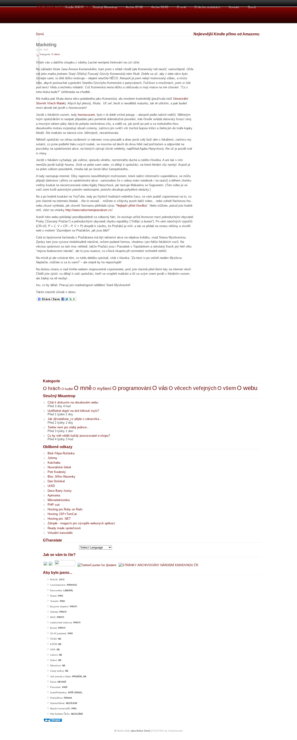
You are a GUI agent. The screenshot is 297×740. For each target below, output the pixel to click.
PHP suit (54, 504)
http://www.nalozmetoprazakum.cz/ (89, 210)
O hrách (52, 388)
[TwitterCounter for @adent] (97, 565)
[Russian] (69, 547)
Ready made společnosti (64, 528)
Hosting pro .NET (59, 518)
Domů (252, 7)
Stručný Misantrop (105, 7)
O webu (247, 387)
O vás (160, 387)
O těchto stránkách (207, 7)
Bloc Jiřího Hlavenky (61, 476)
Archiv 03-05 (159, 7)
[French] (45, 547)
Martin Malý (123, 730)
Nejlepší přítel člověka (132, 205)
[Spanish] (75, 547)
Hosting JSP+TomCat (62, 514)
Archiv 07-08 (134, 7)
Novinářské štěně (59, 467)
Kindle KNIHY (74, 7)
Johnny (52, 458)
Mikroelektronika (59, 500)
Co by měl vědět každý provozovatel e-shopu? (79, 435)
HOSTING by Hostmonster (167, 730)
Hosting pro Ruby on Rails (65, 509)
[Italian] (57, 547)
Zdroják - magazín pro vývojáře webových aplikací (81, 523)
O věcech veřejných (192, 388)
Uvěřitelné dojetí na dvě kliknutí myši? (73, 411)
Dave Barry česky (60, 490)
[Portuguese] (63, 547)
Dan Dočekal (56, 481)
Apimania (54, 495)
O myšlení (102, 388)
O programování (131, 388)
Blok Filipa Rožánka (61, 453)
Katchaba (54, 462)
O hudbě (67, 389)
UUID (51, 486)
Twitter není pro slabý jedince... (69, 427)
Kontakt (234, 7)
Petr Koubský (57, 472)
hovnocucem (86, 114)
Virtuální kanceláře (60, 533)
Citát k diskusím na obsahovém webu (73, 402)
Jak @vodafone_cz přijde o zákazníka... (75, 419)
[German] (51, 547)
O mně (181, 7)
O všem (56, 54)
